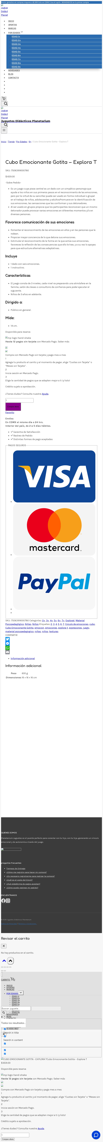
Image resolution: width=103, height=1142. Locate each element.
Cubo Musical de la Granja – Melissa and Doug (41, 705)
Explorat (70, 620)
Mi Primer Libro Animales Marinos (33, 758)
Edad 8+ (16, 63)
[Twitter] (51, 639)
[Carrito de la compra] (3, 99)
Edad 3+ (16, 44)
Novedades (14, 70)
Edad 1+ (16, 36)
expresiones (75, 627)
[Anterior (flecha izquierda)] (2, 970)
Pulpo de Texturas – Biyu (28, 732)
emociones (51, 627)
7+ (63, 620)
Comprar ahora (13, 407)
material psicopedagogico (19, 631)
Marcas (12, 28)
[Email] (51, 652)
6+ (59, 620)
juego (86, 627)
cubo (92, 624)
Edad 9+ (16, 66)
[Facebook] (3, 902)
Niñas (28, 624)
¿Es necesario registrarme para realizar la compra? (30, 876)
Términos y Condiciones (27, 924)
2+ (43, 620)
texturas (53, 631)
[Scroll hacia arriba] (4, 961)
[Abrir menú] (4, 130)
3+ (47, 620)
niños (45, 631)
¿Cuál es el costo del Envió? (19, 880)
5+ (55, 620)
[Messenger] (51, 643)
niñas (38, 631)
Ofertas (12, 25)
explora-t (63, 627)
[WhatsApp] (51, 648)
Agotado (19, 714)
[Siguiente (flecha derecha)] (5, 970)
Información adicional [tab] (23, 658)
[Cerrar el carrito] (3, 946)
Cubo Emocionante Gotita (19, 627)
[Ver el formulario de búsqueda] (4, 103)
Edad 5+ (16, 51)
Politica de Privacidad (9, 924)
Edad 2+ (16, 40)
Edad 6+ (16, 55)
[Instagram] (8, 902)
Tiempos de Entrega (15, 868)
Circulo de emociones (76, 624)
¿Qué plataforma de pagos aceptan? (23, 884)
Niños (35, 624)
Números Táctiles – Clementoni (32, 788)
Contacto (13, 78)
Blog (10, 74)
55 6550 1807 (12, 1028)
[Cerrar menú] (2, 974)
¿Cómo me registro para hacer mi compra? (26, 872)
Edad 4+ (16, 47)
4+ (51, 620)
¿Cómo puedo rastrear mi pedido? (22, 887)
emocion (39, 627)
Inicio (11, 21)
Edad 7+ (16, 59)
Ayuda (45, 393)
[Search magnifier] (3, 1013)
